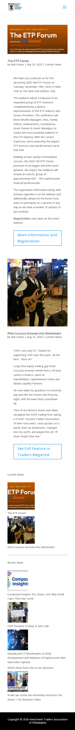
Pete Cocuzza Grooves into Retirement (34, 333)
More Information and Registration (37, 238)
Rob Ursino (17, 64)
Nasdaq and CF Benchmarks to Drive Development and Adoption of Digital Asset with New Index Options (36, 658)
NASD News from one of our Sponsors (30, 667)
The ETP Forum (18, 61)
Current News (53, 64)
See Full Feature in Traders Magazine (33, 451)
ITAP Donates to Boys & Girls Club (28, 626)
